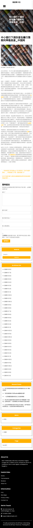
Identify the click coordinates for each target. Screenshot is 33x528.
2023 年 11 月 (7, 363)
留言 (4, 192)
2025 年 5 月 (7, 317)
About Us (3, 483)
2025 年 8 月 (7, 308)
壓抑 (5, 432)
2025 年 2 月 (7, 324)
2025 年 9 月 (7, 305)
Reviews (3, 481)
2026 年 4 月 (7, 282)
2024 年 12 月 (8, 330)
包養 (28, 131)
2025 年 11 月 (7, 298)
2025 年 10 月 (8, 301)
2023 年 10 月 (8, 366)
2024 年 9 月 (7, 340)
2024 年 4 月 (7, 346)
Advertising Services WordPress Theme (16, 524)
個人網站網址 (6, 226)
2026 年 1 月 (7, 292)
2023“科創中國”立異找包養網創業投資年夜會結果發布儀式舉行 (16, 177)
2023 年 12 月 (7, 359)
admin (3, 67)
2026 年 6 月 (7, 276)
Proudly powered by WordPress (12, 523)
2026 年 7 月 (7, 272)
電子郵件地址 (6, 218)
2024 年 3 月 (7, 350)
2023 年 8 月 (7, 372)
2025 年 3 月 (7, 321)
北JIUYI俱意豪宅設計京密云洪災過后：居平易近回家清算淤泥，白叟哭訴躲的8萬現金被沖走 (16, 405)
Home (3, 476)
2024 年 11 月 (7, 334)
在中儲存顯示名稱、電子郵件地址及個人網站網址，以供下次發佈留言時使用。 (16, 236)
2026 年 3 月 (7, 285)
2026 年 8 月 (7, 269)
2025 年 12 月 (8, 295)
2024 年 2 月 (7, 353)
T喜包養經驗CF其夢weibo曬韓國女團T (14, 393)
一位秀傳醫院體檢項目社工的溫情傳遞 (14, 396)
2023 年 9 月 (7, 369)
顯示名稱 (5, 210)
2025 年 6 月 (7, 314)
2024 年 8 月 (7, 343)
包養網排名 (13, 154)
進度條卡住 (17, 2)
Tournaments (5, 478)
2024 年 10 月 (8, 337)
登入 (5, 419)
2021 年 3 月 (7, 375)
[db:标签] (5, 445)
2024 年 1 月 (7, 356)
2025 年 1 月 (7, 327)
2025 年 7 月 (7, 311)
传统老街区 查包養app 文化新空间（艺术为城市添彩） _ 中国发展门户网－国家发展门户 (16, 171)
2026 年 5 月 (7, 279)
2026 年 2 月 (7, 288)
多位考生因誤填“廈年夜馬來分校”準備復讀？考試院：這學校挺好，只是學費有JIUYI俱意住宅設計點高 (16, 400)
